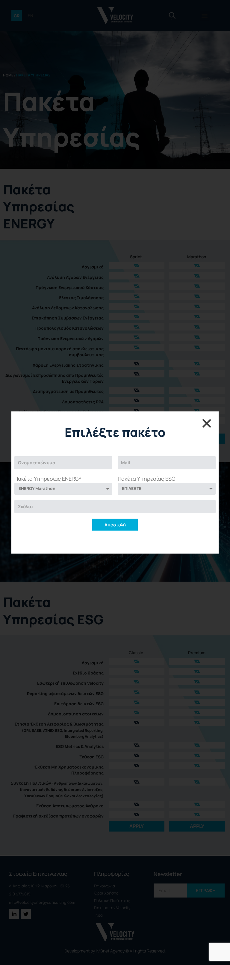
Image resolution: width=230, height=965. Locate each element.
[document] (115, 482)
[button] (207, 423)
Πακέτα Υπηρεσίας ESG (146, 478)
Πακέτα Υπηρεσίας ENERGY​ (47, 478)
